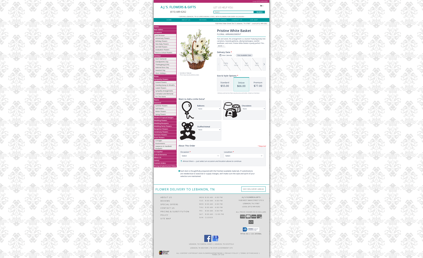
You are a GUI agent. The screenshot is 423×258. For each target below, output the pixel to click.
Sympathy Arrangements (164, 91)
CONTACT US (237, 20)
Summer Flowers (161, 106)
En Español (158, 152)
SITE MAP (254, 20)
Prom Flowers (159, 138)
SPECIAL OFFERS (220, 20)
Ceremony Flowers (161, 132)
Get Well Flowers (161, 47)
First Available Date (244, 55)
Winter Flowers (160, 111)
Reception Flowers (161, 129)
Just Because (160, 35)
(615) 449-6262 (262, 1)
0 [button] (262, 6)
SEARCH (259, 12)
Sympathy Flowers (161, 79)
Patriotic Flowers (160, 135)
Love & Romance (160, 154)
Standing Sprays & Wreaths (165, 85)
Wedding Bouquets (161, 123)
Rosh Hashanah (161, 59)
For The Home (160, 96)
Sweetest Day (160, 70)
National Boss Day (162, 67)
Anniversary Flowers (162, 38)
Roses (156, 76)
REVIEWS (203, 20)
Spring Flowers (160, 114)
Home (156, 27)
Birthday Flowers (161, 41)
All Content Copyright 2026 (189, 253)
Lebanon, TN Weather (199, 248)
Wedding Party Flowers (163, 126)
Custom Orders (160, 163)
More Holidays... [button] (161, 73)
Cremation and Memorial (164, 94)
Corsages (158, 141)
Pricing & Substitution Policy (165, 166)
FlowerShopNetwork (213, 253)
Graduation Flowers (162, 50)
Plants (156, 100)
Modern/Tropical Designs (163, 118)
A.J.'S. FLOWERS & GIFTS (178, 7)
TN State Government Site (221, 248)
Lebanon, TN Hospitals (224, 244)
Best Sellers (158, 29)
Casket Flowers (160, 88)
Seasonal (157, 103)
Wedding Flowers (160, 120)
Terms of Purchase (249, 253)
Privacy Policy (231, 253)
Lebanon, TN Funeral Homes (201, 244)
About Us (157, 157)
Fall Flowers (159, 108)
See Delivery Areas (253, 189)
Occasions (158, 32)
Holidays (157, 56)
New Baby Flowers (162, 44)
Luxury (156, 160)
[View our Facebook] (207, 241)
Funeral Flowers (161, 82)
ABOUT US (186, 20)
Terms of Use (218, 255)
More (220, 46)
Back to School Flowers (163, 52)
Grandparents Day (161, 62)
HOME (169, 20)
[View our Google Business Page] (215, 241)
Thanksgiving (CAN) (162, 64)
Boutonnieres (160, 143)
